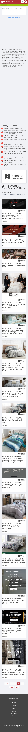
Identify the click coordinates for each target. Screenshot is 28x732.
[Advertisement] (14, 35)
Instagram (14, 711)
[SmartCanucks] (10, 2)
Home (14, 705)
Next (11, 687)
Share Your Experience (14, 17)
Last (17, 687)
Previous (13, 683)
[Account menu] (25, 1)
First (7, 683)
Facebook (14, 713)
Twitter (14, 716)
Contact (14, 722)
